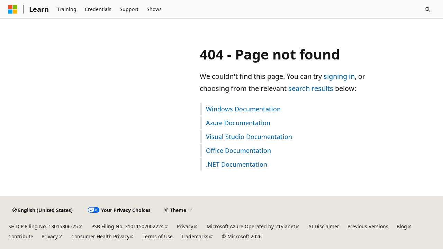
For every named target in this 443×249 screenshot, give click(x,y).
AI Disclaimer (323, 226)
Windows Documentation (243, 109)
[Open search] (428, 9)
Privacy (185, 226)
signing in (339, 76)
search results (310, 88)
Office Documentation (238, 150)
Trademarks (194, 236)
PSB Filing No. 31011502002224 (127, 226)
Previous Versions (367, 226)
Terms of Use (158, 236)
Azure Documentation (238, 123)
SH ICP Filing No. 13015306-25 (43, 226)
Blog (402, 226)
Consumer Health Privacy (100, 236)
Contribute (20, 236)
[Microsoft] (12, 9)
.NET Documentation (236, 164)
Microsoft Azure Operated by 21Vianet (251, 226)
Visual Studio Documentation (249, 136)
